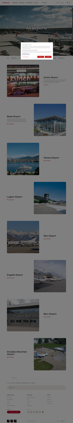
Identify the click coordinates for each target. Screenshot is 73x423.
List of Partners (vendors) (26, 54)
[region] (37, 51)
